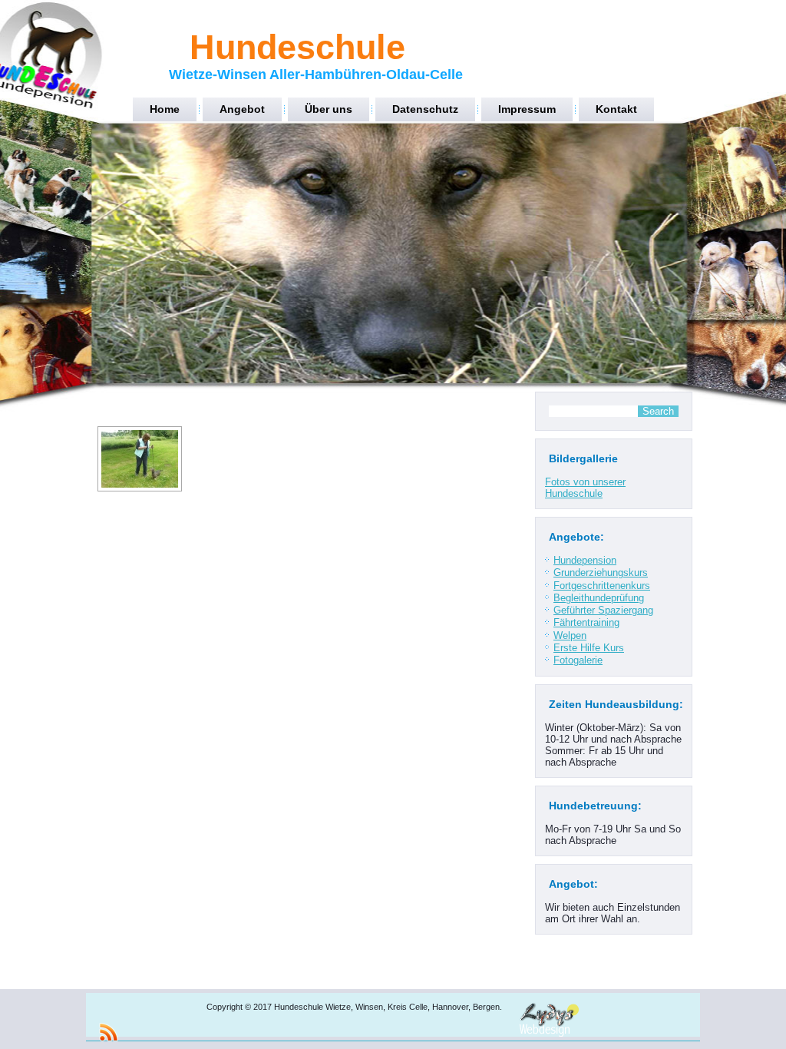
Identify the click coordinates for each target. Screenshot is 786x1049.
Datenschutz (425, 109)
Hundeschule (297, 47)
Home (165, 109)
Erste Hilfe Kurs (588, 648)
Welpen (569, 635)
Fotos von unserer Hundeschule (585, 487)
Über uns (328, 109)
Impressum (527, 109)
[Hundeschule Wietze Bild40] (139, 459)
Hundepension (584, 560)
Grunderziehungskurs (600, 572)
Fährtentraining (586, 622)
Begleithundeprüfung (598, 598)
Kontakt (616, 109)
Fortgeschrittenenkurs (601, 585)
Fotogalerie (578, 660)
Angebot (242, 109)
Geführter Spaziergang (603, 610)
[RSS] (108, 1032)
